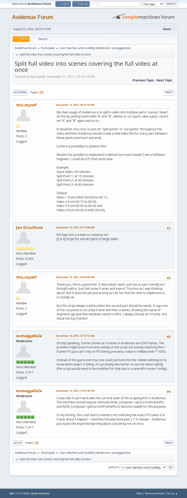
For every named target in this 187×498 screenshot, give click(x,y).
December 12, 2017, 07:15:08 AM (75, 227)
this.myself (26, 104)
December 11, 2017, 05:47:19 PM (75, 105)
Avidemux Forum (32, 17)
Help (139, 493)
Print (169, 92)
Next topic (164, 80)
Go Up (18, 443)
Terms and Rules (154, 493)
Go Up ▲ (172, 493)
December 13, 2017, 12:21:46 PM (75, 390)
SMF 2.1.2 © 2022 (19, 493)
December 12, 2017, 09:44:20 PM (75, 277)
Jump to (113, 467)
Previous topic (143, 80)
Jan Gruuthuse (29, 227)
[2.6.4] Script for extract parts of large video (87, 239)
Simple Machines (40, 493)
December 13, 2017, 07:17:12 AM (75, 335)
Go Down (20, 92)
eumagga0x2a (121, 48)
